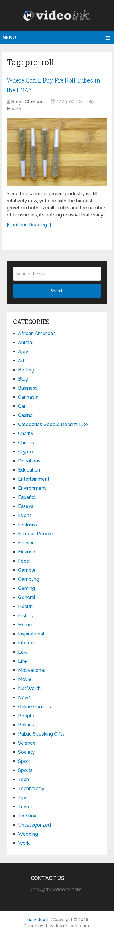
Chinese (27, 442)
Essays (25, 506)
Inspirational (31, 634)
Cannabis (28, 397)
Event (24, 515)
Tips (22, 797)
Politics (26, 725)
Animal (25, 342)
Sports (25, 770)
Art (21, 360)
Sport (24, 761)
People (26, 715)
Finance (26, 552)
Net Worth (29, 688)
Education (29, 470)
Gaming (26, 588)
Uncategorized (34, 825)
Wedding (28, 834)
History (26, 615)
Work (24, 843)
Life (22, 661)
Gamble (27, 570)
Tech (23, 779)
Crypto (25, 452)
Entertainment (33, 479)
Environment (32, 488)
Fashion (26, 543)
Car (21, 406)
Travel (25, 807)
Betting (26, 370)
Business (27, 388)
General (26, 597)
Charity (25, 433)
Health (14, 109)
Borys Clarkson (27, 102)
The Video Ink (38, 919)
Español (27, 497)
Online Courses (34, 706)
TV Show (28, 816)
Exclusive (28, 524)
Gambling (28, 579)
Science (27, 743)
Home (25, 624)
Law (22, 652)
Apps (24, 351)
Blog (23, 379)
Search (56, 290)
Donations (29, 461)
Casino (25, 415)
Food (24, 561)
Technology (31, 788)
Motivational (31, 670)
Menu (9, 38)
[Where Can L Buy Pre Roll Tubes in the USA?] (57, 152)
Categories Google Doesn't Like (53, 424)
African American (37, 333)
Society (26, 752)
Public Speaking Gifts (41, 734)
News (24, 697)
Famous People (35, 533)
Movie (25, 679)
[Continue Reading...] (29, 225)
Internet (26, 643)
